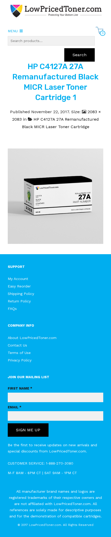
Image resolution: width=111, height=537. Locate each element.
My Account (18, 279)
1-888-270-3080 (59, 463)
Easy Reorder (19, 286)
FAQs (12, 309)
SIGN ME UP (28, 429)
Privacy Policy (19, 360)
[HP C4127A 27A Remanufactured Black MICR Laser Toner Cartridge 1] (55, 195)
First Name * (20, 388)
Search (79, 54)
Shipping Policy (21, 294)
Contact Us (17, 345)
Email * (14, 407)
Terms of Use (19, 353)
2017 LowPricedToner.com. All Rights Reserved (57, 525)
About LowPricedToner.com (32, 338)
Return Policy (19, 301)
